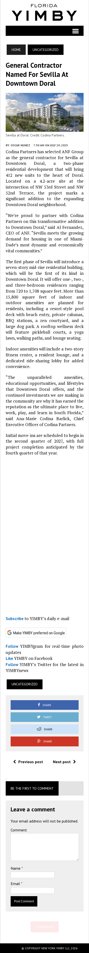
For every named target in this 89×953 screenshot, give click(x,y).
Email (16, 883)
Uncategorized (25, 684)
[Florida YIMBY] (45, 13)
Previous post (30, 761)
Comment (19, 829)
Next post (62, 761)
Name (16, 868)
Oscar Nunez (20, 145)
